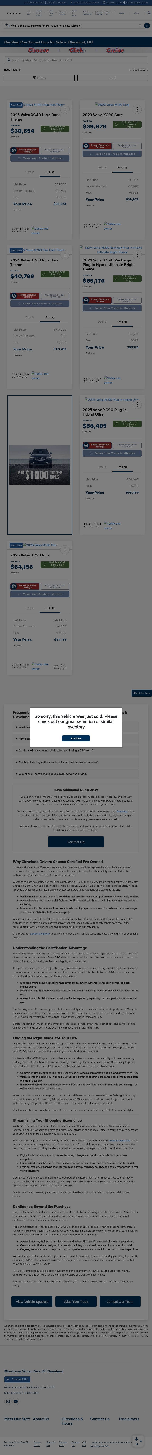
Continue (76, 738)
